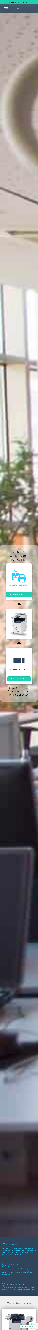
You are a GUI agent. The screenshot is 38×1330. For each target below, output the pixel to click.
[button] (19, 678)
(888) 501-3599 (26, 2)
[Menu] (18, 9)
